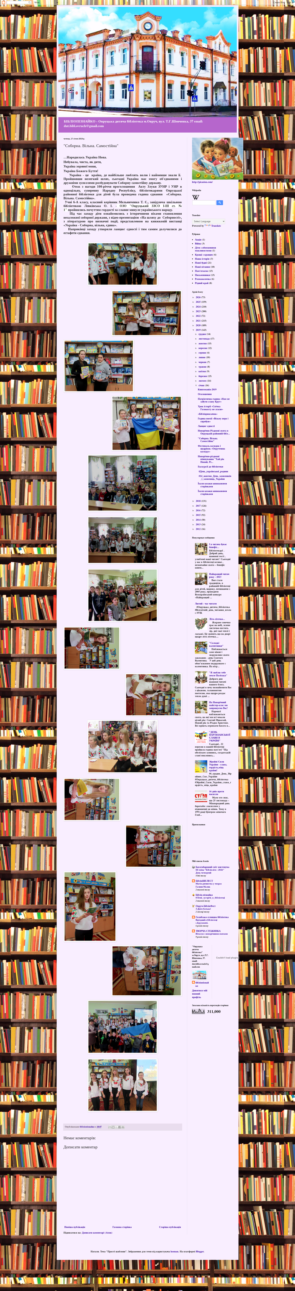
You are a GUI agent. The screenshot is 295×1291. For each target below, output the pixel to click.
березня (203, 376)
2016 (198, 510)
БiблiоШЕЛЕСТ (204, 881)
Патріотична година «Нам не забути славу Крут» (214, 400)
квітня (203, 371)
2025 (198, 302)
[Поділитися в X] (116, 1127)
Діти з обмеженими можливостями (205, 249)
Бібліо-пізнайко (204, 895)
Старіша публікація (170, 1227)
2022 (198, 316)
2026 (198, 297)
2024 (198, 306)
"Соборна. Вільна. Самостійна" (208, 439)
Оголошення (205, 394)
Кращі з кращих (204, 254)
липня (202, 357)
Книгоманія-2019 (207, 389)
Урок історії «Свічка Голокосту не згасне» (210, 408)
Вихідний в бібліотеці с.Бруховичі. (206, 921)
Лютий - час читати (206, 603)
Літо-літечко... (217, 619)
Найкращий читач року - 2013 (219, 575)
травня (203, 366)
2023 (198, 311)
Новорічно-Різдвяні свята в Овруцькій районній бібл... (214, 432)
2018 (198, 501)
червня (203, 362)
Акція (198, 239)
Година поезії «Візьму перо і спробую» (213, 420)
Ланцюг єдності (206, 426)
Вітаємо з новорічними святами (212, 933)
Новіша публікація (74, 1227)
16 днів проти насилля (216, 793)
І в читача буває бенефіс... (218, 545)
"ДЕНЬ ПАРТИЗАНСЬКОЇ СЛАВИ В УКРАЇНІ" (219, 736)
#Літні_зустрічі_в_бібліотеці (210, 897)
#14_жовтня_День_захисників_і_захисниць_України (214, 477)
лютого (203, 380)
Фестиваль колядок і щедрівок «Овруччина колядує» (211, 448)
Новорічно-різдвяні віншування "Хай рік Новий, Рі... (211, 459)
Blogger (200, 1251)
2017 (198, 505)
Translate (216, 225)
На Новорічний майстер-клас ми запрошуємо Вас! (218, 705)
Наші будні (201, 262)
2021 (198, 320)
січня (202, 385)
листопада (204, 338)
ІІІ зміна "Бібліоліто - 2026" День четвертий (210, 871)
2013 (198, 524)
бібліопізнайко (202, 984)
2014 (198, 519)
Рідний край (201, 283)
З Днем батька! (203, 908)
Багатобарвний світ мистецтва (212, 867)
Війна (198, 243)
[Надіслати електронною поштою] (110, 1127)
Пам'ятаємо (201, 271)
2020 (198, 325)
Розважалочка (203, 279)
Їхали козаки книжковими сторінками (212, 485)
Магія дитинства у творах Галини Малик (209, 885)
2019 (198, 330)
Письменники (202, 275)
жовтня (203, 343)
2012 (198, 529)
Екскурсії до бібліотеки (210, 466)
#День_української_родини (213, 471)
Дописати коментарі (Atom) (97, 1232)
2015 (198, 515)
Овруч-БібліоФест (206, 906)
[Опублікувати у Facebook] (119, 1127)
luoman (174, 1251)
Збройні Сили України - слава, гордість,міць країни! (218, 766)
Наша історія (202, 258)
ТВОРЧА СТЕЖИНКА (208, 931)
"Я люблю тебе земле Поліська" (218, 674)
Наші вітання (202, 267)
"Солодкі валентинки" (216, 644)
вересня (203, 348)
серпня (203, 352)
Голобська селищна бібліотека (212, 917)
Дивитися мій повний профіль (199, 994)
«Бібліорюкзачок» (207, 414)
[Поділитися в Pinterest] (123, 1127)
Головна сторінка (122, 1227)
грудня (203, 334)
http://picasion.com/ (202, 182)
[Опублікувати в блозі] (113, 1127)
